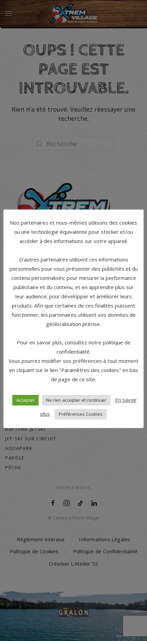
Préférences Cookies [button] (81, 414)
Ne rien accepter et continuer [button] (76, 400)
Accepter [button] (25, 400)
